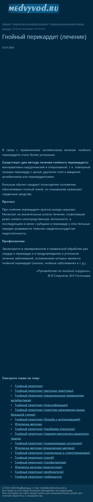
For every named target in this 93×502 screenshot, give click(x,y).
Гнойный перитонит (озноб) (34, 457)
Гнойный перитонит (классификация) (41, 405)
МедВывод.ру (23, 488)
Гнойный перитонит (29, 386)
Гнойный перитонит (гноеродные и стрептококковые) (52, 452)
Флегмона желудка (28, 424)
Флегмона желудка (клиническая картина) (45, 448)
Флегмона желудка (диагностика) (38, 467)
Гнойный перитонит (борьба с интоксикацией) (47, 419)
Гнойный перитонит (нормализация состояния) (48, 443)
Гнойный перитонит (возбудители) (39, 472)
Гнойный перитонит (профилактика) (40, 462)
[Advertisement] (46, 96)
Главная (6, 24)
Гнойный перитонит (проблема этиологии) (45, 429)
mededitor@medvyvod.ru (53, 488)
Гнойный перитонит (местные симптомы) (44, 390)
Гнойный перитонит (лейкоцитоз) (38, 476)
